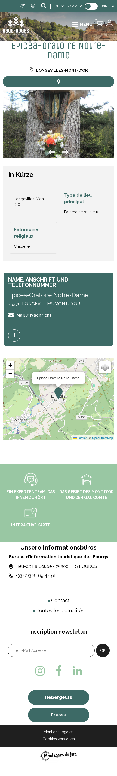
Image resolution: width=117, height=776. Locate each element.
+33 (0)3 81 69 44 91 (36, 575)
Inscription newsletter (58, 631)
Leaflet (82, 437)
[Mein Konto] (109, 24)
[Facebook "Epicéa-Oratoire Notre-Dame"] (16, 335)
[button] (99, 24)
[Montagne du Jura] (59, 755)
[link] (91, 6)
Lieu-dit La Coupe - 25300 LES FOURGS (56, 566)
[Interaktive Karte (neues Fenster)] (31, 512)
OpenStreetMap (102, 437)
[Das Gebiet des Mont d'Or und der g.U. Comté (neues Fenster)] (86, 479)
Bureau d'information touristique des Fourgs (58, 556)
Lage (58, 81)
